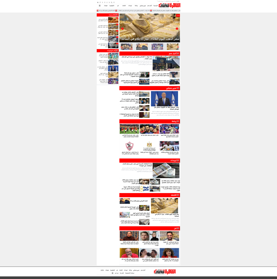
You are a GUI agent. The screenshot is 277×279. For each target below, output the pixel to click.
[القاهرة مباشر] (169, 5)
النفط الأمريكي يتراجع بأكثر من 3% (128, 11)
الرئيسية (156, 5)
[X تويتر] (102, 2)
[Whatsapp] (107, 2)
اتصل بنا (122, 273)
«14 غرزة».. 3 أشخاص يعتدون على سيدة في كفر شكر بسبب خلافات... (155, 11)
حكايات (102, 270)
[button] (122, 29)
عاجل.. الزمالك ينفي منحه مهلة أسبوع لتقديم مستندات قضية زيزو (103, 11)
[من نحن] (112, 2)
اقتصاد (124, 5)
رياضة (136, 5)
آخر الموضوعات (111, 50)
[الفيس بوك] (100, 2)
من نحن (116, 273)
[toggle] (100, 5)
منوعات (105, 5)
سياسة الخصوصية (129, 273)
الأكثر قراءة (112, 15)
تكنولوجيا (112, 5)
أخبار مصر (149, 5)
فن (118, 5)
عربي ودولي (143, 5)
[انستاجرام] (105, 2)
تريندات (130, 5)
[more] (114, 2)
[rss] (109, 2)
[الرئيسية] (98, 2)
